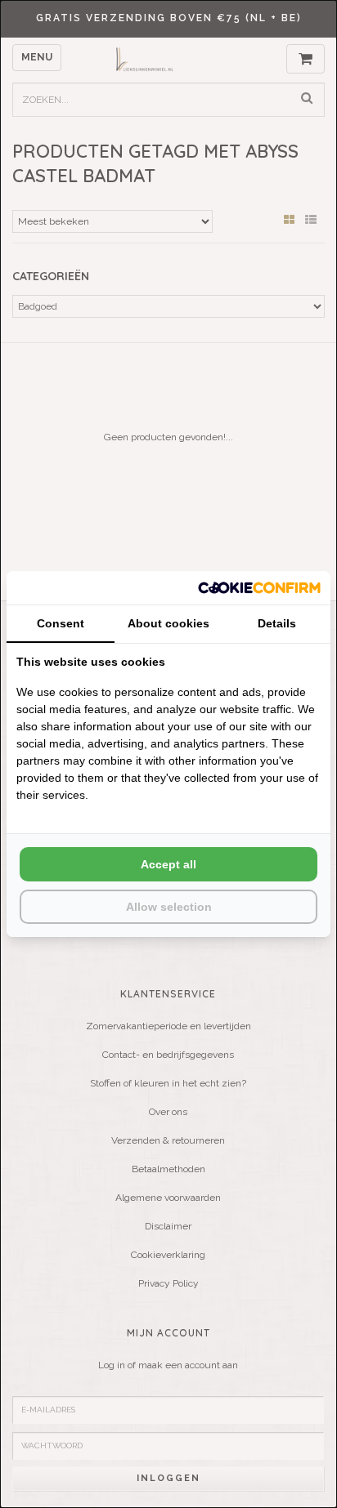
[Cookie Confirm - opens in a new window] (259, 588)
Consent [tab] (60, 623)
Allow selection (169, 906)
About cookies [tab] (168, 623)
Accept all (168, 864)
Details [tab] (277, 623)
